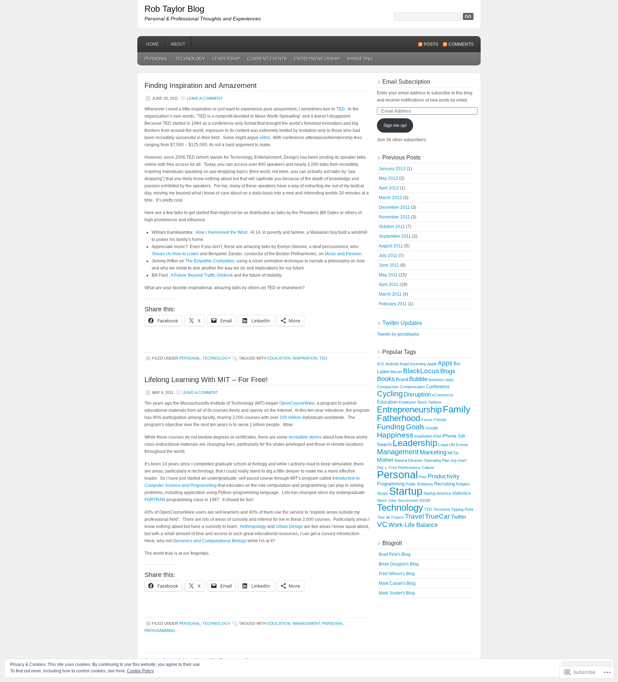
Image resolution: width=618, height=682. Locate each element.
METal (452, 453)
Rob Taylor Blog (174, 9)
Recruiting (444, 483)
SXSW (424, 500)
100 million (290, 417)
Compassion (388, 387)
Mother (385, 460)
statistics (461, 493)
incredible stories (305, 437)
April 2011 (388, 284)
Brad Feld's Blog (395, 554)
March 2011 (390, 294)
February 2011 (393, 303)
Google (432, 428)
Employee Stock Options (420, 402)
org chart (458, 460)
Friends (440, 419)
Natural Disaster (408, 460)
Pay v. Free (387, 467)
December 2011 (394, 207)
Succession (408, 500)
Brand (402, 379)
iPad (437, 436)
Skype (382, 493)
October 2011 (392, 226)
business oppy (441, 379)
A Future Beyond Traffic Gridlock (202, 275)
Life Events (458, 445)
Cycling (390, 393)
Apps (445, 363)
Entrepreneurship (317, 58)
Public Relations (419, 484)
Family (456, 409)
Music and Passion (343, 253)
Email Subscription (406, 82)
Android (391, 364)
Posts (431, 44)
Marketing (360, 58)
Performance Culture (416, 467)
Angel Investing (412, 364)
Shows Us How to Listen (175, 253)
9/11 (380, 364)
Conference (438, 386)
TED (340, 109)
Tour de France (390, 517)
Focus (426, 419)
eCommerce (442, 395)
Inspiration (305, 358)
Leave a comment (205, 98)
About (178, 44)
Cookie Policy (140, 670)
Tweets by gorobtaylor (398, 334)
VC (382, 524)
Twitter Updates (402, 323)
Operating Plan (437, 460)
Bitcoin (396, 372)
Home (152, 44)
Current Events (267, 58)
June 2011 (389, 265)
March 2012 (390, 197)
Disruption (417, 394)
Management (306, 623)
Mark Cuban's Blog (397, 583)
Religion (463, 484)
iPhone (449, 436)
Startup (405, 491)
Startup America (437, 493)
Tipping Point (462, 509)
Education (279, 358)
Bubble (418, 379)
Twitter (458, 517)
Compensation (412, 387)
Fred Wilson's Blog (397, 573)
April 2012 (389, 188)
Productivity (444, 476)
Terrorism (441, 509)
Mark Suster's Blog (397, 592)
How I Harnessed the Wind (221, 232)
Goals (415, 427)
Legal (443, 445)
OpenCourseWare (297, 403)
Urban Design (289, 526)
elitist (265, 137)
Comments (461, 44)
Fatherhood (398, 418)
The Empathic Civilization (210, 260)
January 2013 (392, 168)
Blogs (447, 371)
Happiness (395, 435)
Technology (190, 58)
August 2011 (391, 245)
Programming (159, 630)
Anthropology (253, 526)
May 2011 (388, 274)
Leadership (226, 58)
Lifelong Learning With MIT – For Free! (206, 380)
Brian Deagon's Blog (399, 564)
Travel (414, 516)
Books (386, 378)
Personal (156, 58)
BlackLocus (421, 371)
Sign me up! (395, 125)
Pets (423, 477)
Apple (432, 364)
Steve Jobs (387, 500)
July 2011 (388, 255)
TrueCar (437, 516)
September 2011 (395, 236)
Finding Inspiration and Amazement (200, 85)
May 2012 (388, 178)
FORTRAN (154, 499)
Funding (391, 426)
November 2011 (394, 216)
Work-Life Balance (413, 525)
